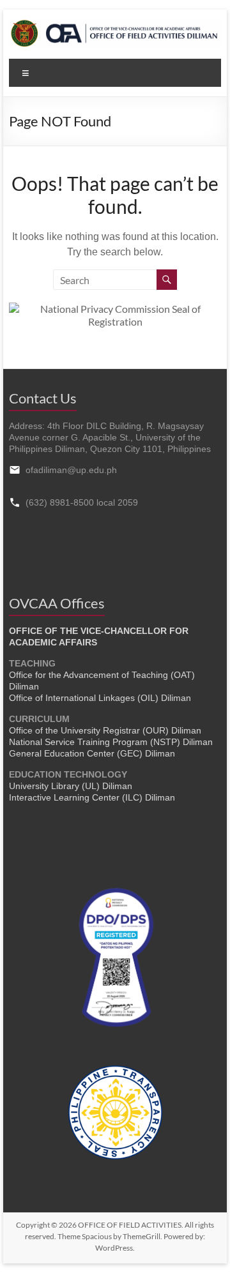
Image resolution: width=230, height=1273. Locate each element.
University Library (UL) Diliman (70, 786)
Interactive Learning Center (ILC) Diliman (92, 797)
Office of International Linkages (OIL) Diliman (100, 698)
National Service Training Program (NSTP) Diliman (111, 742)
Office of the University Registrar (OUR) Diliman (105, 730)
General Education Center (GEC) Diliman (92, 753)
